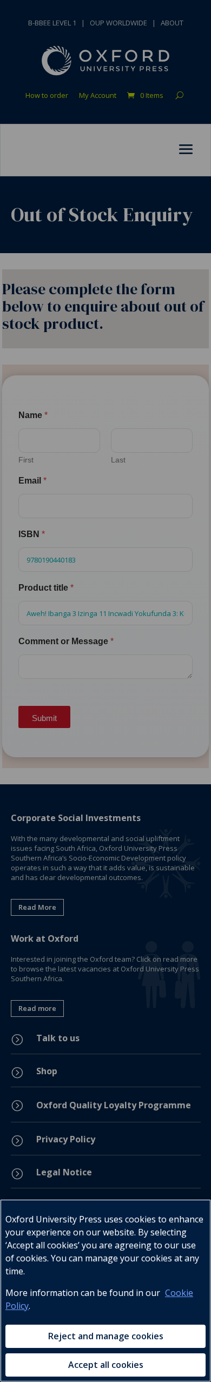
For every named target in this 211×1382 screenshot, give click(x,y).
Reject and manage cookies (105, 1336)
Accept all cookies (105, 1365)
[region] (105, 1290)
